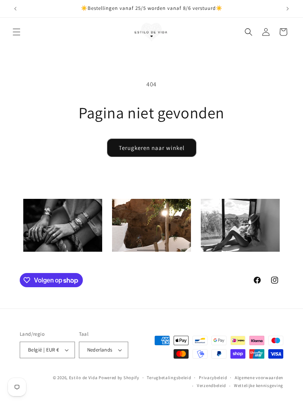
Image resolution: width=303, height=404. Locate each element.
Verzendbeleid (211, 385)
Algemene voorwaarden (259, 377)
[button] (16, 32)
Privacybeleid (213, 377)
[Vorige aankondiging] (15, 8)
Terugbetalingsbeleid (169, 377)
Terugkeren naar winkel (152, 148)
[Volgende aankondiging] (287, 8)
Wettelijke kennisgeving (258, 385)
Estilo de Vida (84, 377)
